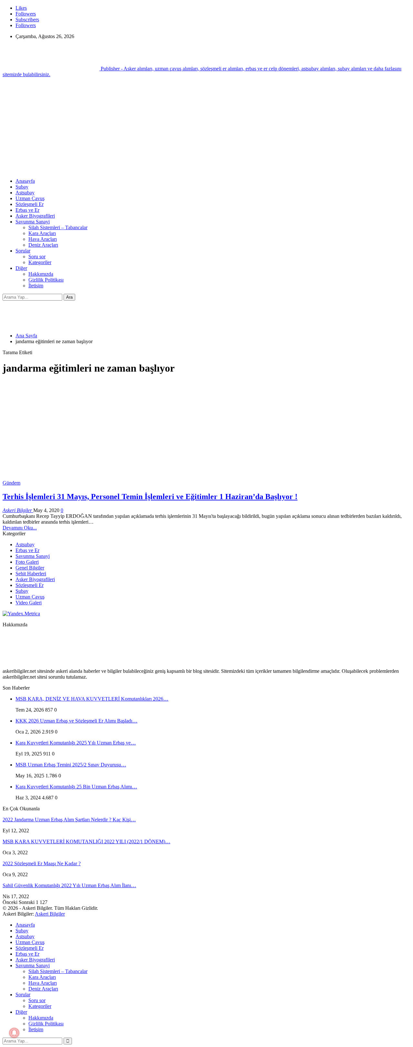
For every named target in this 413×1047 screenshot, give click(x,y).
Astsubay (25, 192)
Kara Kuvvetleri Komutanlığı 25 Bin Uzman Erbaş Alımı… (76, 786)
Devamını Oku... (20, 527)
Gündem (11, 483)
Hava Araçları (42, 239)
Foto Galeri (27, 562)
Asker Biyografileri (35, 216)
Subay (21, 187)
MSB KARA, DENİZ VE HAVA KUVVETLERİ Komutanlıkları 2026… (91, 699)
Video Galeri (28, 602)
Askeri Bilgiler (50, 914)
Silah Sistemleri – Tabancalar (57, 227)
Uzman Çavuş (30, 198)
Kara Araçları (42, 233)
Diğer (21, 268)
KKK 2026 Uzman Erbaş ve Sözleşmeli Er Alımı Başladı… (76, 721)
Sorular (22, 250)
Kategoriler (39, 262)
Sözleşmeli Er (29, 204)
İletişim (35, 285)
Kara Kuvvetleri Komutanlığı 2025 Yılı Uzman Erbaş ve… (75, 742)
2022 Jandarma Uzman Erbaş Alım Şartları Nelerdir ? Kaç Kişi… (69, 819)
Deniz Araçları (43, 245)
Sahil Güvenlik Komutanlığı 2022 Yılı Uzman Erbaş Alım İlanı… (69, 885)
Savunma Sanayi (32, 221)
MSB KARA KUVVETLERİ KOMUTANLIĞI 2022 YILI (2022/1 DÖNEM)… (86, 841)
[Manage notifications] (14, 1033)
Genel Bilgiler (29, 567)
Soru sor (36, 256)
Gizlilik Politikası (46, 279)
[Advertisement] (206, 128)
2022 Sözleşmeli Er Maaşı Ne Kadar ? (42, 863)
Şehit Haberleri (30, 573)
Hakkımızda (40, 274)
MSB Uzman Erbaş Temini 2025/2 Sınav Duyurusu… (70, 764)
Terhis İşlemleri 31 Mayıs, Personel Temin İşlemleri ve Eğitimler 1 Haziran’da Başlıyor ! (150, 496)
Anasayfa (25, 181)
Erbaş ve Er (27, 210)
